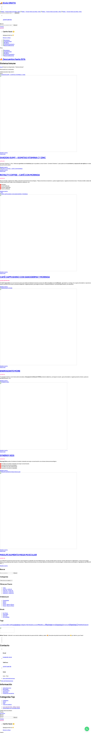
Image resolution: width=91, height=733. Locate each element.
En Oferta (5, 613)
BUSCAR (17, 13)
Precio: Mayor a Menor (8, 605)
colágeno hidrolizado (26, 625)
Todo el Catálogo (7, 704)
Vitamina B (66, 625)
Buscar (15, 573)
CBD (4, 703)
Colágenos (5, 700)
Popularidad (6, 600)
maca (44, 624)
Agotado (5, 615)
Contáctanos (6, 690)
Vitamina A (59, 625)
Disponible (5, 614)
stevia (53, 625)
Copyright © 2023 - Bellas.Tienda (11, 707)
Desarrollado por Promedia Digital (11, 708)
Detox (4, 701)
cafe (1, 624)
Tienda (10, 41)
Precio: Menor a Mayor (8, 604)
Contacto (11, 44)
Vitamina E (81, 625)
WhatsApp (5, 692)
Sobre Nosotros (7, 688)
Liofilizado (39, 625)
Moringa (48, 625)
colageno (16, 625)
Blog (7, 42)
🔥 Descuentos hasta (12, 59)
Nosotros (11, 45)
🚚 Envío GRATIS (8, 3)
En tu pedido (6, 617)
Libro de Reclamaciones (9, 678)
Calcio (4, 625)
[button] (87, 729)
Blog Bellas (5, 689)
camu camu (9, 625)
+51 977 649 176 (7, 19)
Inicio (8, 40)
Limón (34, 624)
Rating (4, 601)
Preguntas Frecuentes (8, 693)
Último (4, 603)
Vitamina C (73, 624)
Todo (4, 587)
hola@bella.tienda (7, 657)
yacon (86, 625)
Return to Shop (7, 37)
